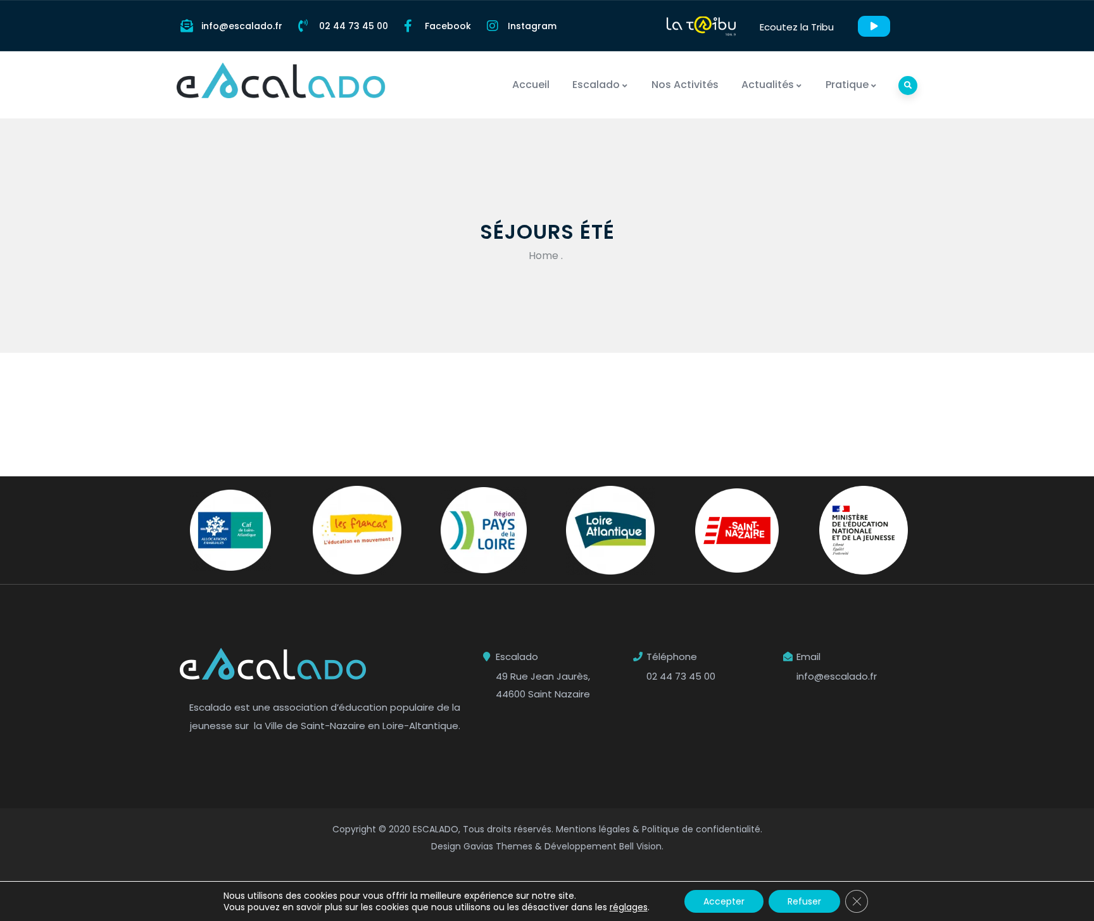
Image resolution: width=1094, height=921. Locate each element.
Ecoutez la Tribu (797, 27)
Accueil (531, 84)
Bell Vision (640, 846)
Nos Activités (685, 84)
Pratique (847, 84)
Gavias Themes (497, 846)
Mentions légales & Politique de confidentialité (658, 829)
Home (543, 255)
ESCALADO (435, 829)
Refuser (804, 901)
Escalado (596, 84)
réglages (629, 907)
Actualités (767, 84)
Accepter (724, 901)
